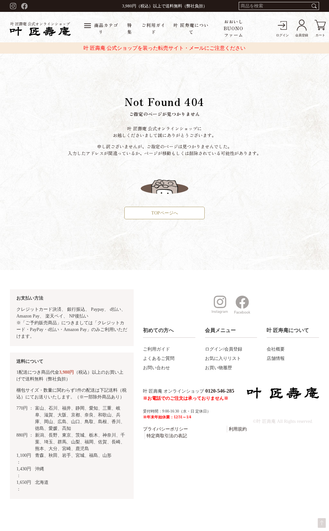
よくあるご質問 (158, 358)
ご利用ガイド (153, 28)
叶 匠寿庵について (191, 28)
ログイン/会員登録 (223, 349)
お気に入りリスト (223, 358)
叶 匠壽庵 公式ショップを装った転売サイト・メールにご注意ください (164, 48)
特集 (129, 28)
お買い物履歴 (218, 367)
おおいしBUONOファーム (233, 28)
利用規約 (238, 429)
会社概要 (276, 349)
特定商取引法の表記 (167, 435)
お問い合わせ (156, 367)
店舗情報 (276, 358)
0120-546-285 (219, 391)
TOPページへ (164, 213)
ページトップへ (322, 523)
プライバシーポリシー (165, 429)
